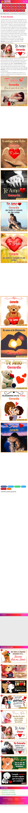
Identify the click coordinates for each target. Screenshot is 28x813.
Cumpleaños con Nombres (8, 790)
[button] (3, 5)
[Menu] (24, 1)
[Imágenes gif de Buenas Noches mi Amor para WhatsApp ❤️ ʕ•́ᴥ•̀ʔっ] (14, 686)
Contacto (17, 798)
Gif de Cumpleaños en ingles (9, 794)
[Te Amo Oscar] (14, 732)
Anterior (4, 614)
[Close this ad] (27, 805)
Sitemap (17, 799)
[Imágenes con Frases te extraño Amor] (14, 747)
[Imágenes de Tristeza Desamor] (14, 778)
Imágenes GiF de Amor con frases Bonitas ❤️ (16, 803)
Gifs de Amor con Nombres (8, 792)
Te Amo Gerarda (7, 17)
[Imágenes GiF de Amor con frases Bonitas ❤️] (6, 1)
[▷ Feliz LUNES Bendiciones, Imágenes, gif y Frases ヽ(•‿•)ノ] (14, 762)
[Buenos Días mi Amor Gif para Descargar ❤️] (14, 656)
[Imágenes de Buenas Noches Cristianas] (14, 717)
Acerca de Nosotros (7, 798)
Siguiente (23, 614)
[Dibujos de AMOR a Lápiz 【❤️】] (14, 702)
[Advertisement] (14, 123)
